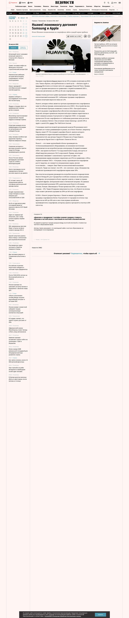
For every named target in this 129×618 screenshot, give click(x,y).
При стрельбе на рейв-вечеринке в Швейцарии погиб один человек (17, 369)
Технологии (63, 6)
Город (44, 10)
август (23, 18)
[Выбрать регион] (105, 3)
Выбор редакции (73, 16)
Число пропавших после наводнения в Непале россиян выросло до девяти (18, 171)
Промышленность (84, 10)
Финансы (46, 6)
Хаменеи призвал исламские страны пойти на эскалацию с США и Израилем (18, 340)
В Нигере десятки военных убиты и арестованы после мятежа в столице (18, 379)
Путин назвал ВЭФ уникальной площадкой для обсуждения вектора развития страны (18, 352)
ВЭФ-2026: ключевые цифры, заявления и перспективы (49, 16)
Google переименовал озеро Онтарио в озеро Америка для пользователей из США (16, 194)
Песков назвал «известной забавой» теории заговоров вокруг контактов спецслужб (18, 310)
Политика (89, 6)
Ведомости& (52, 10)
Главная (34, 21)
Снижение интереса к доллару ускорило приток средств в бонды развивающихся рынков (17, 149)
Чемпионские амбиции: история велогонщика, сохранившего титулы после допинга (16, 77)
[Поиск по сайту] (108, 3)
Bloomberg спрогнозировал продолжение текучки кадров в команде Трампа (18, 117)
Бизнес (30, 6)
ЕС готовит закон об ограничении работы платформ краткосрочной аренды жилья (17, 183)
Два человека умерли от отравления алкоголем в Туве (17, 256)
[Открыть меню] (120, 3)
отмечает (68, 86)
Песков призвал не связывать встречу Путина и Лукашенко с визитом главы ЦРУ (18, 287)
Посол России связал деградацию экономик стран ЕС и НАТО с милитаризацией (16, 160)
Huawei (54, 81)
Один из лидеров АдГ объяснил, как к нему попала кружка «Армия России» (16, 217)
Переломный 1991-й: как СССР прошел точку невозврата (98, 16)
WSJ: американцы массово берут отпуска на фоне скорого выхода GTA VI (17, 228)
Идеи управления (35, 10)
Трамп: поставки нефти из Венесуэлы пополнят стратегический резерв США (18, 67)
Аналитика (61, 10)
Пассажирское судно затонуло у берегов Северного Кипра (15, 247)
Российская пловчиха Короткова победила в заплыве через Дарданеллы (18, 267)
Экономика (37, 6)
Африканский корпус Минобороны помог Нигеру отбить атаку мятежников (18, 330)
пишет (52, 123)
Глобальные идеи (20, 6)
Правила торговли (22, 10)
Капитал (68, 10)
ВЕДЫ (12, 10)
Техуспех (112, 10)
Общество (97, 6)
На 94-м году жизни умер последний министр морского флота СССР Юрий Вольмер (18, 206)
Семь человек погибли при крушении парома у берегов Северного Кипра (18, 138)
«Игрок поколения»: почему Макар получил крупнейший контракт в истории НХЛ (17, 298)
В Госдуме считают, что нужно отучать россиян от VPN (17, 320)
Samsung (39, 86)
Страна (75, 10)
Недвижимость (79, 6)
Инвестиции (54, 6)
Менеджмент (106, 6)
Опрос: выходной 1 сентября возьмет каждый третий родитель (17, 88)
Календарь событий (12, 17)
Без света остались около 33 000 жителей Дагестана (18, 361)
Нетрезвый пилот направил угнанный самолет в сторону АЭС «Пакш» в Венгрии (18, 57)
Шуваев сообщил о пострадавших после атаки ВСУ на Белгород (18, 98)
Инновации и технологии (99, 10)
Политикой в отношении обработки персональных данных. (63, 616)
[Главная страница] (64, 2)
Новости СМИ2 (37, 248)
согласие (51, 614)
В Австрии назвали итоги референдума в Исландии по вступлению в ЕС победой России (17, 128)
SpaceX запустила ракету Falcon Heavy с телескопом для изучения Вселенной (17, 237)
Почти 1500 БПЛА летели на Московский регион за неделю (18, 277)
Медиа (71, 6)
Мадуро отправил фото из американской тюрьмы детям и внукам (17, 108)
